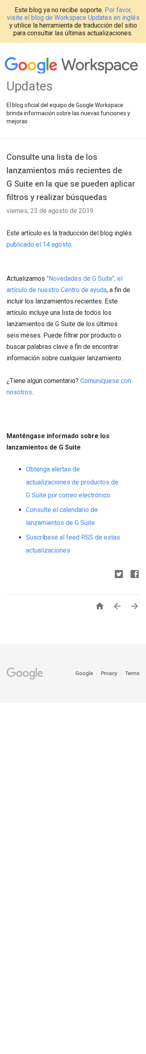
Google (84, 673)
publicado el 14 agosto (38, 244)
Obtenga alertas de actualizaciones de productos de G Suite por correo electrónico (72, 482)
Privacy (109, 673)
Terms (132, 673)
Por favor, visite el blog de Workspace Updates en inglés (73, 14)
